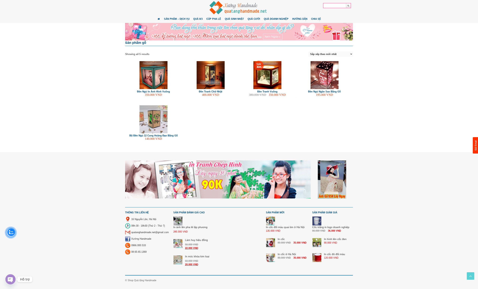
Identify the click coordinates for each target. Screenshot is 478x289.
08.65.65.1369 (139, 251)
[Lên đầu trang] (470, 276)
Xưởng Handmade (141, 238)
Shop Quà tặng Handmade (142, 280)
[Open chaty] (10, 279)
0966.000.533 (138, 245)
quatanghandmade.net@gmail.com (150, 232)
